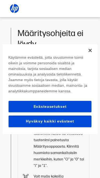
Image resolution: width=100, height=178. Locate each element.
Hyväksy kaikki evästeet (50, 121)
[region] (49, 89)
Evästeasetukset (50, 106)
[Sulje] (90, 50)
